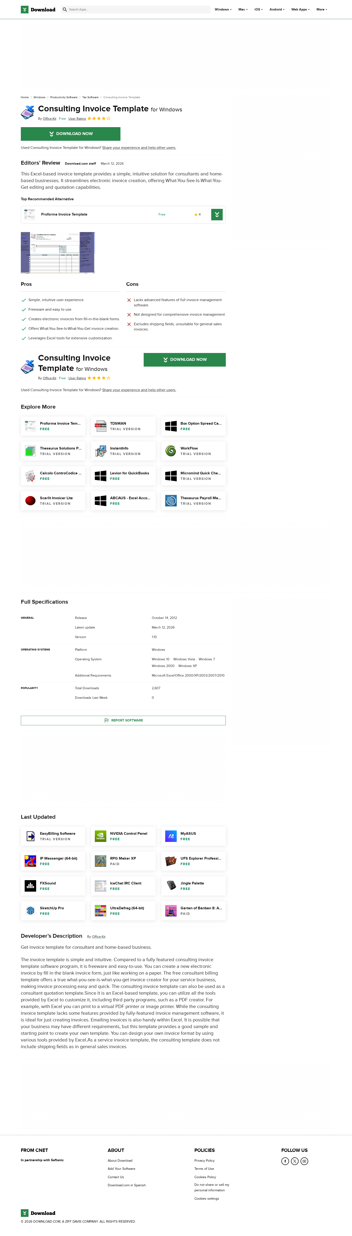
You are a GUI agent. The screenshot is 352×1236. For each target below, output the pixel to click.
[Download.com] (38, 9)
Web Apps (299, 9)
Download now (74, 133)
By (47, 119)
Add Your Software (121, 1169)
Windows (222, 9)
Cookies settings (206, 1199)
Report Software (127, 720)
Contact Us (116, 1177)
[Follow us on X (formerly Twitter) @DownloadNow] (295, 1161)
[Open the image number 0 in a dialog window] (58, 253)
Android (276, 9)
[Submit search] (65, 9)
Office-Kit (98, 937)
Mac (241, 9)
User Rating (77, 119)
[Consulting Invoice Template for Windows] (27, 112)
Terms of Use (204, 1169)
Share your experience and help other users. (139, 147)
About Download (120, 1161)
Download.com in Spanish (127, 1185)
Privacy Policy (204, 1161)
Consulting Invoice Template (110, 108)
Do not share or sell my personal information (211, 1187)
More (320, 9)
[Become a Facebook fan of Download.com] (285, 1161)
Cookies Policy (205, 1177)
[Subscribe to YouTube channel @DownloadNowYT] (304, 1161)
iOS (257, 9)
